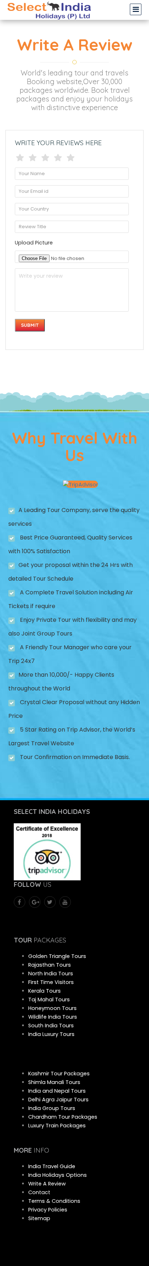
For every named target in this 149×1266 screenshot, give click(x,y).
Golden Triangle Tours (57, 956)
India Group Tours (51, 1108)
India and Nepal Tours (57, 1090)
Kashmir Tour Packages (59, 1073)
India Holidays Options (57, 1175)
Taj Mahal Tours (49, 999)
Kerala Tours (44, 990)
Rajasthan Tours (49, 964)
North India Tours (50, 973)
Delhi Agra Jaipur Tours (58, 1099)
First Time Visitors (51, 982)
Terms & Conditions (54, 1201)
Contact (39, 1192)
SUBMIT (30, 325)
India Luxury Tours (51, 1034)
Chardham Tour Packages (62, 1116)
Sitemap (39, 1218)
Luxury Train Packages (57, 1125)
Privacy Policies (47, 1209)
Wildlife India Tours (52, 1016)
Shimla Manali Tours (54, 1082)
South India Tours (51, 1025)
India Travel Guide (51, 1166)
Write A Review (47, 1183)
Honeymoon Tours (52, 1008)
